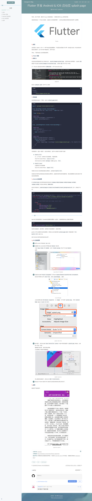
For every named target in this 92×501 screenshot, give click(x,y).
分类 (88, 2)
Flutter (61, 9)
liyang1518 (40, 486)
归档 (83, 2)
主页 (80, 2)
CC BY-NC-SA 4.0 (59, 455)
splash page (43, 462)
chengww (39, 451)
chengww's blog (28, 2)
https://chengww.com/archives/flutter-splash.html (48, 453)
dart (38, 462)
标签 (86, 2)
